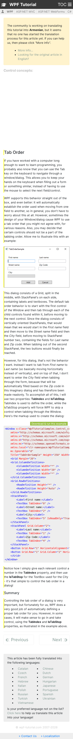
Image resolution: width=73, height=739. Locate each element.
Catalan (23, 668)
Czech (22, 673)
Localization (51, 736)
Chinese (48, 668)
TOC (62, 4)
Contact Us (28, 736)
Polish (22, 690)
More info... (25, 50)
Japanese (49, 685)
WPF (10, 11)
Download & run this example (49, 423)
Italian (22, 685)
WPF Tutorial (22, 4)
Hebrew (23, 681)
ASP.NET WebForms (51, 11)
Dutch (47, 673)
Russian (23, 694)
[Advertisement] (36, 111)
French (22, 677)
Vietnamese (25, 703)
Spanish (48, 694)
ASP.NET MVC (25, 11)
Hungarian (49, 681)
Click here (14, 713)
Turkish (22, 698)
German (48, 677)
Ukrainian (49, 698)
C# (69, 11)
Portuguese (50, 690)
